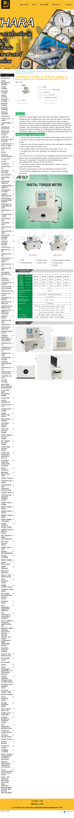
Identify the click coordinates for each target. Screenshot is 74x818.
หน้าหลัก (18, 71)
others (21, 82)
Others (24, 71)
